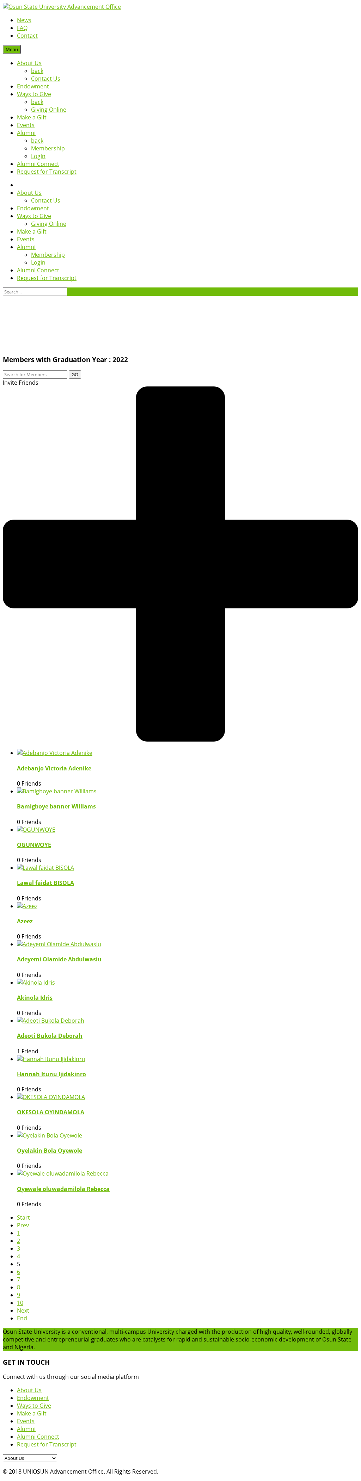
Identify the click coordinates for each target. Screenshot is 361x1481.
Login (38, 156)
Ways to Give (34, 94)
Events (26, 125)
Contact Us (45, 78)
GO (75, 374)
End (22, 1318)
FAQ (22, 28)
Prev (23, 1225)
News (24, 20)
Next (23, 1310)
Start (23, 1217)
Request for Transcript (47, 171)
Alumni (26, 133)
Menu (12, 49)
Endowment (33, 86)
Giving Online (48, 109)
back (37, 71)
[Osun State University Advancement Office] (62, 7)
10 (20, 1303)
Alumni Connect (38, 164)
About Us (29, 63)
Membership (48, 148)
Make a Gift (32, 117)
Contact (27, 35)
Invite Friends (20, 382)
